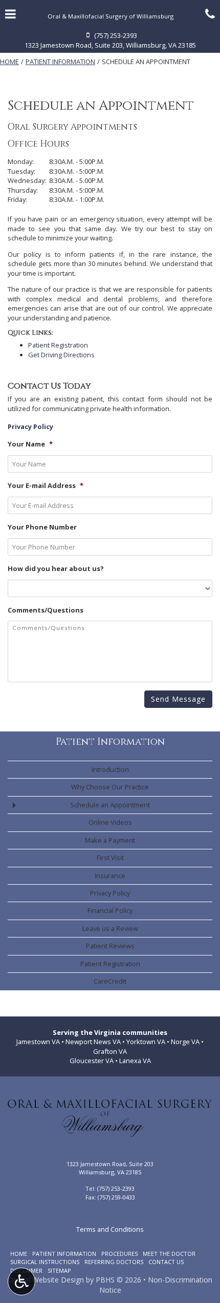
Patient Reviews (110, 945)
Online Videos (110, 822)
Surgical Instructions (44, 1262)
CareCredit (110, 981)
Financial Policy (110, 910)
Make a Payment (110, 840)
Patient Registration (58, 345)
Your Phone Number (42, 527)
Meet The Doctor (169, 1253)
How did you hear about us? (56, 568)
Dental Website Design (46, 1280)
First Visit (110, 857)
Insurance (110, 875)
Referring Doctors (113, 1262)
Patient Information (60, 61)
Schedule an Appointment (110, 804)
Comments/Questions (45, 610)
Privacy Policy (110, 893)
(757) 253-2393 (116, 1188)
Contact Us (166, 1262)
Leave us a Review (110, 928)
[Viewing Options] (21, 1281)
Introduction (110, 769)
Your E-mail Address (45, 485)
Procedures (119, 1253)
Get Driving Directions (61, 354)
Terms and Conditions (110, 1229)
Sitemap (59, 1270)
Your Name (30, 444)
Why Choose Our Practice (110, 786)
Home (9, 61)
